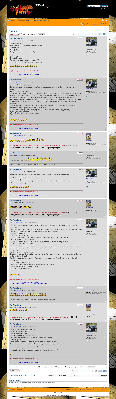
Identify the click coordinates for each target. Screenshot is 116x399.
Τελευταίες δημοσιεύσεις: (30, 367)
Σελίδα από (85, 34)
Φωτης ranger (17, 40)
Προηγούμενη (14, 366)
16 (96, 34)
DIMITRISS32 (17, 135)
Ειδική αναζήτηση (103, 8)
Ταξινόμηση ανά (59, 367)
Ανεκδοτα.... (15, 31)
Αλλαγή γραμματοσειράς (106, 20)
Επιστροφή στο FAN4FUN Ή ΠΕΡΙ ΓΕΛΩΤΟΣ (22, 375)
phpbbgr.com (65, 395)
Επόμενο (103, 366)
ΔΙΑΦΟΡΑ (29, 20)
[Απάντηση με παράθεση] (80, 38)
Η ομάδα (63, 389)
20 (106, 34)
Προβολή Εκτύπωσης (103, 20)
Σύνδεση (105, 24)
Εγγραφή (97, 24)
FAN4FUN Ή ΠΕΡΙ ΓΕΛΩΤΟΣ (41, 20)
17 (98, 34)
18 (101, 34)
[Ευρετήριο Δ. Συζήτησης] (21, 10)
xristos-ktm (17, 155)
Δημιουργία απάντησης (12, 34)
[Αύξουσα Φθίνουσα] (87, 367)
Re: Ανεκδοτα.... (17, 38)
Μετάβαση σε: (51, 375)
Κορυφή (105, 76)
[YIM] (87, 55)
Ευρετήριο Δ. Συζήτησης (17, 20)
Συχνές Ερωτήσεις (88, 24)
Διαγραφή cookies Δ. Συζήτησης (75, 389)
